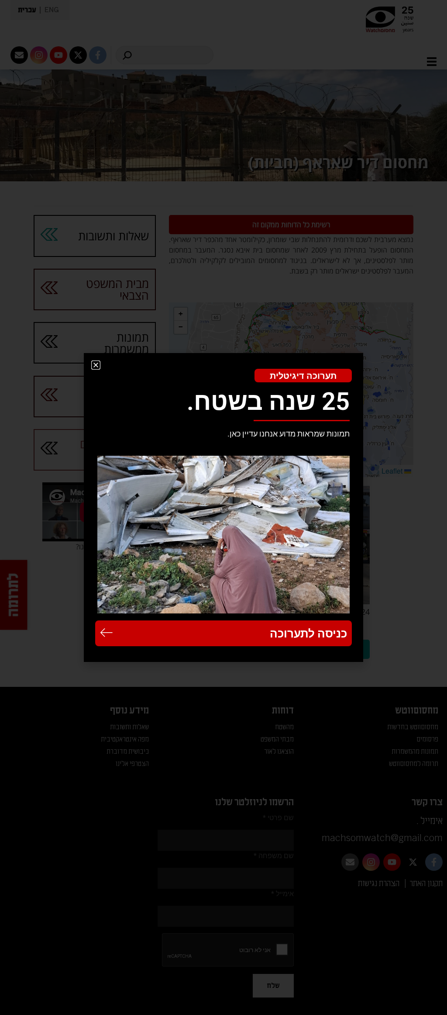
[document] (223, 507)
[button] (96, 365)
